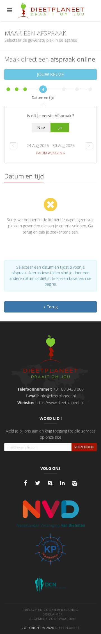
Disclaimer (52, 614)
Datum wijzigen (49, 153)
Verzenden (84, 447)
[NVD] (50, 513)
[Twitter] (38, 483)
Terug (52, 306)
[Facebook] (25, 483)
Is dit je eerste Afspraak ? (50, 115)
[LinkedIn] (62, 483)
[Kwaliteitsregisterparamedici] (50, 549)
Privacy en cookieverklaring (50, 610)
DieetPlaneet (67, 628)
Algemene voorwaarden (52, 619)
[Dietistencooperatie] (50, 584)
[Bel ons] (50, 483)
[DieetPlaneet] (51, 357)
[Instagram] (75, 483)
